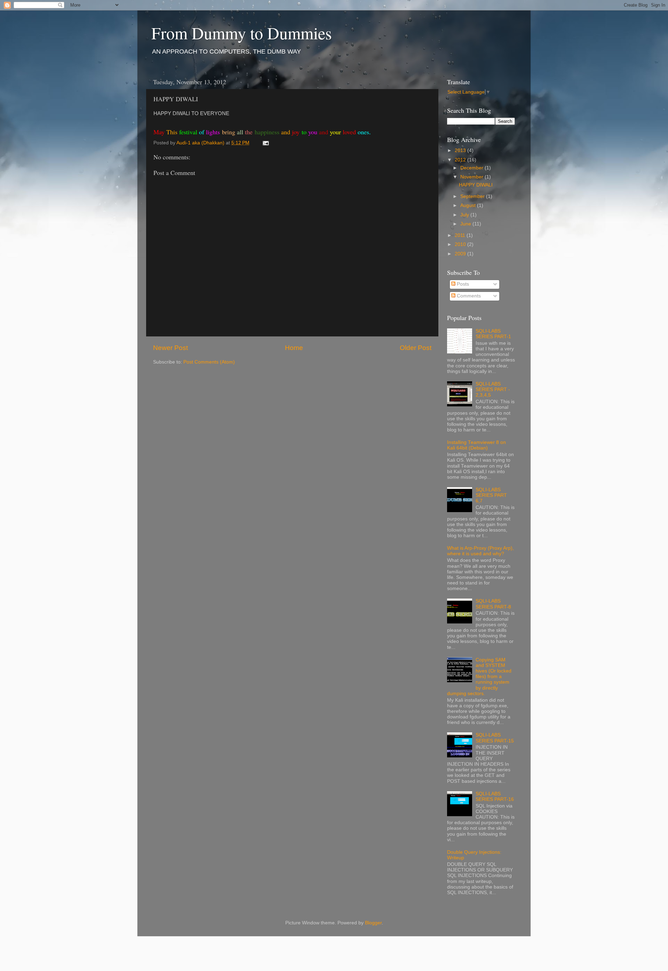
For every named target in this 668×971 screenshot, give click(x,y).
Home (294, 347)
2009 (461, 253)
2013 (461, 150)
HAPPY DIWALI (476, 185)
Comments (468, 296)
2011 (461, 235)
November (472, 177)
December (472, 167)
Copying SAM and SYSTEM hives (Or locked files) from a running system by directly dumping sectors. (479, 676)
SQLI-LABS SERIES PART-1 (493, 333)
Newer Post (170, 347)
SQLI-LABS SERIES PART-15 (495, 737)
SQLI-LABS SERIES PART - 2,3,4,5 (493, 389)
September (473, 196)
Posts (462, 284)
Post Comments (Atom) (209, 362)
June (466, 223)
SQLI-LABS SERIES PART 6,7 (491, 495)
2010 (461, 244)
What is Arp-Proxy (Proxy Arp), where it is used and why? (480, 551)
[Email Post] (265, 142)
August (468, 205)
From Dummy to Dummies (241, 33)
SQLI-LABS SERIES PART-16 (495, 796)
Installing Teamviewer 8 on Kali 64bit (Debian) (476, 445)
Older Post (415, 347)
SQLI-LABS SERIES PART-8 (493, 603)
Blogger (373, 922)
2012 (461, 159)
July (465, 214)
